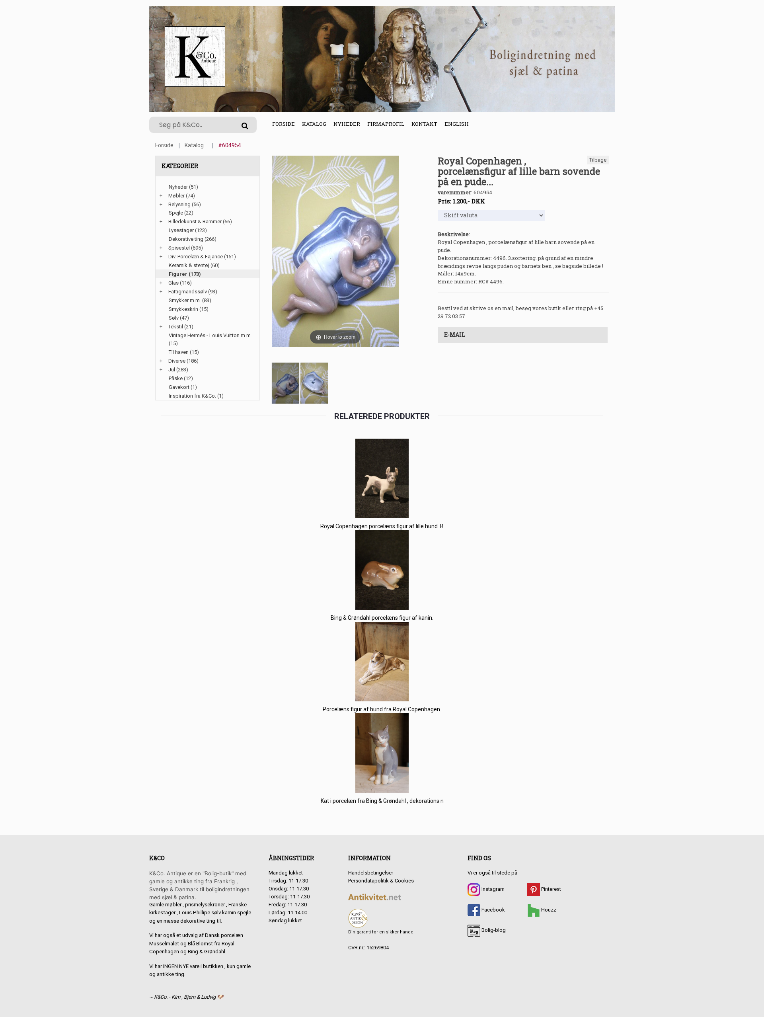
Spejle (176, 213)
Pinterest (550, 889)
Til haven (179, 352)
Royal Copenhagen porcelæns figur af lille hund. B (382, 526)
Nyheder (346, 123)
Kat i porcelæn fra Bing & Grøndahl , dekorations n (382, 801)
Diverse (176, 361)
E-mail (454, 334)
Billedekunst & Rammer (195, 221)
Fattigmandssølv (187, 292)
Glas (173, 283)
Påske (176, 378)
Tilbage (597, 160)
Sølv (174, 318)
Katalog (314, 123)
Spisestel (179, 248)
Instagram (492, 889)
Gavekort (179, 387)
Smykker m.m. (185, 300)
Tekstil (175, 327)
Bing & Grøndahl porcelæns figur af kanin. (382, 618)
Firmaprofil (385, 123)
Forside (283, 123)
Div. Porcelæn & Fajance (195, 257)
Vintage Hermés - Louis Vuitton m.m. (210, 335)
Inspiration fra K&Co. (192, 396)
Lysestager (181, 230)
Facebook (492, 910)
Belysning (179, 204)
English (456, 123)
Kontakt (424, 123)
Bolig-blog (493, 930)
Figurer (178, 274)
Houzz (548, 910)
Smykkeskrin (183, 309)
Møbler (176, 196)
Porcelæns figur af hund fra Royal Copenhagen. (382, 709)
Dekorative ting (186, 239)
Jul (171, 370)
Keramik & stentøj (189, 265)
